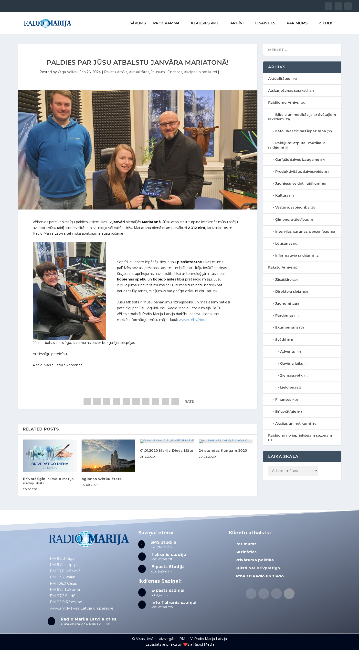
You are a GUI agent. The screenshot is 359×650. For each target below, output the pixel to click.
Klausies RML (205, 23)
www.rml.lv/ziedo (193, 320)
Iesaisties (265, 23)
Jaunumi (158, 72)
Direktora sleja (288, 291)
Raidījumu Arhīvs (283, 102)
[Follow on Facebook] (251, 593)
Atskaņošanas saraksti (288, 90)
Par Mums (297, 23)
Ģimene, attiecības (292, 219)
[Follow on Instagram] (276, 593)
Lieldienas (289, 387)
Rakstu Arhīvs (115, 72)
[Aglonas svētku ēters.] (108, 456)
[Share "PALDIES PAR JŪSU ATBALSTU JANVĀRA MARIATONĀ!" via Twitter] (97, 401)
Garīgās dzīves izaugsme (297, 159)
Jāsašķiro (283, 279)
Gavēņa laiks (291, 363)
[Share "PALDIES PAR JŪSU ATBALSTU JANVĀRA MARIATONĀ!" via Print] (175, 401)
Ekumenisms (286, 327)
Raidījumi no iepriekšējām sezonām (300, 435)
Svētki (280, 339)
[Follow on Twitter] (263, 593)
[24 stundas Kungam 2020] (226, 441)
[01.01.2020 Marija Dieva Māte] (167, 441)
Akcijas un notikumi (200, 72)
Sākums (138, 23)
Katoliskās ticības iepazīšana (300, 131)
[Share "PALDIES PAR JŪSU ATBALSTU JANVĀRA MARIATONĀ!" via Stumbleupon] (155, 401)
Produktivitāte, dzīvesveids (299, 171)
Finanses (174, 72)
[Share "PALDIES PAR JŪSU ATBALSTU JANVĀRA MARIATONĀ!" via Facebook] (87, 401)
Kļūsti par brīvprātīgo (257, 568)
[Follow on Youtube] (289, 593)
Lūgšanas (283, 243)
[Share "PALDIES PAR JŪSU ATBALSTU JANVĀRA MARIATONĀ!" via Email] (165, 401)
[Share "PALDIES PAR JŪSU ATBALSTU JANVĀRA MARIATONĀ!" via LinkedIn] (136, 401)
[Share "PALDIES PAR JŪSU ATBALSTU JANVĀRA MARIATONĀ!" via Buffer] (146, 401)
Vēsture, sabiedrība (292, 207)
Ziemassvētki (292, 375)
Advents (287, 351)
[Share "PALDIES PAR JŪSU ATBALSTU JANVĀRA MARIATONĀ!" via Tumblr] (116, 401)
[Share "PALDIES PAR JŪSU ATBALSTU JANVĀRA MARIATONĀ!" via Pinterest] (126, 401)
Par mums (246, 543)
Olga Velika (67, 72)
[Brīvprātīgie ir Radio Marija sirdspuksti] (50, 456)
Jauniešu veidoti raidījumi (298, 183)
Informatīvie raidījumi (294, 255)
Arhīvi (237, 23)
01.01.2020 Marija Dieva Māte (166, 450)
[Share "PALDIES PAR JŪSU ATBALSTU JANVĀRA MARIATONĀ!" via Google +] (107, 401)
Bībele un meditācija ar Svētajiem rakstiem (302, 116)
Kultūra (281, 195)
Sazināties (246, 552)
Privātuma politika (254, 560)
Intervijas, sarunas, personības (302, 231)
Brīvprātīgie (285, 411)
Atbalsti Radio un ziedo (259, 576)
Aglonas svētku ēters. (102, 479)
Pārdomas (284, 315)
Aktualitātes (139, 72)
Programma (166, 23)
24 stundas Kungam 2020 (223, 450)
